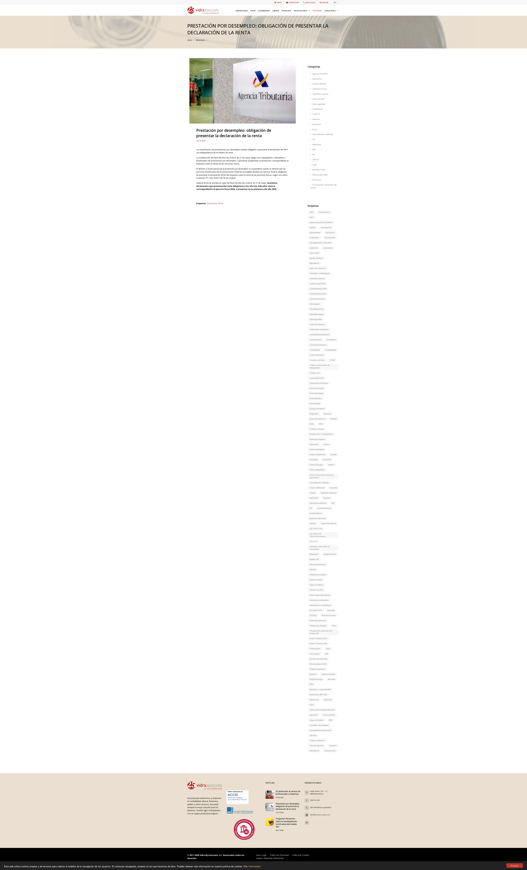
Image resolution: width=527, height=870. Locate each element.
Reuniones (328, 700)
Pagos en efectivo (317, 585)
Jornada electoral (324, 508)
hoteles (313, 493)
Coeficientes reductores (319, 329)
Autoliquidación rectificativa (320, 243)
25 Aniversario (324, 212)
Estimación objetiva (317, 439)
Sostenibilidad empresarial (320, 730)
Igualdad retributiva (328, 493)
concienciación (315, 340)
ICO (313, 139)
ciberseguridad (316, 319)
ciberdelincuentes (317, 309)
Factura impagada (317, 449)
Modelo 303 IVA (330, 554)
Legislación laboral (328, 523)
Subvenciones (242, 10)
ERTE (321, 424)
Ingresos (327, 498)
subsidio (313, 735)
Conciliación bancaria (318, 345)
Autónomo (314, 248)
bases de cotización (317, 268)
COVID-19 (316, 114)
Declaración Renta (215, 203)
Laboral (275, 10)
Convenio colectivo (317, 360)
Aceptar (515, 865)
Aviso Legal (261, 855)
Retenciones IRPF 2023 (318, 694)
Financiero (286, 10)
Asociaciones (330, 238)
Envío (312, 424)
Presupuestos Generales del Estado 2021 (321, 632)
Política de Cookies (300, 855)
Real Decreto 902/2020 (318, 659)
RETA (311, 684)
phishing (313, 615)
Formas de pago (316, 465)
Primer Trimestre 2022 (318, 638)
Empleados (314, 414)
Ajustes (313, 227)
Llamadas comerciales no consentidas (320, 547)
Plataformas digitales (318, 626)
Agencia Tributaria (319, 73)
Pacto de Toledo (316, 580)
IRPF (314, 149)
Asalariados (314, 238)
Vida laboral (314, 751)
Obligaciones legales (318, 575)
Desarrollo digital (316, 393)
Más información (251, 866)
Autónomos (317, 79)
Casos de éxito (318, 99)
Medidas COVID (318, 169)
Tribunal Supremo (317, 745)
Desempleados (316, 398)
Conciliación (331, 340)
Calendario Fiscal (319, 89)
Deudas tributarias (317, 409)
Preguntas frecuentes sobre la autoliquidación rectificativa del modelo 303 (286, 822)
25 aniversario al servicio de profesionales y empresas (288, 792)
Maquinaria (314, 554)
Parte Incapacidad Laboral (320, 595)
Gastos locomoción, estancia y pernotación (322, 476)
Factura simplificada (317, 454)
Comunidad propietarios (319, 334)
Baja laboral (314, 263)
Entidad (334, 419)
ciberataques (315, 304)
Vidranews (317, 10)
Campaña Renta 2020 (318, 289)
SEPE (330, 720)
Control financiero (317, 355)
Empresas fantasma (317, 419)
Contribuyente (330, 350)
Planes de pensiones (318, 620)
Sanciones (314, 715)
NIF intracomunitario (318, 564)
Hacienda (333, 488)
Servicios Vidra (300, 10)
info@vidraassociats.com (320, 815)
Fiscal (252, 10)
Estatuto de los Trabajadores (321, 434)
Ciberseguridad (318, 104)
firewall (333, 454)
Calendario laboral (317, 278)
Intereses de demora (318, 503)
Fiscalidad (314, 459)
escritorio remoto (317, 429)
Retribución (314, 700)
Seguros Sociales (316, 720)
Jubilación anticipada (318, 518)
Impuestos (316, 144)
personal (330, 610)
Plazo (334, 626)
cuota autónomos (317, 378)
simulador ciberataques (319, 725)
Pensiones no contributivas (320, 605)
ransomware (315, 654)
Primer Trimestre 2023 (318, 643)
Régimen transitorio (317, 669)
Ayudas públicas (319, 83)
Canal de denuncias (317, 299)
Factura (326, 444)
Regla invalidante (328, 674)
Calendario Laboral (320, 94)
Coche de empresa (317, 324)
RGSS (312, 705)
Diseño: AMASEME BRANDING (270, 858)
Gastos (331, 465)
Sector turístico (329, 715)
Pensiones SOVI (316, 610)
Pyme (328, 648)
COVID (332, 360)
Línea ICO (313, 541)
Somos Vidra (330, 10)
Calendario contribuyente (320, 273)
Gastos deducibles (317, 470)
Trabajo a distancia (317, 740)
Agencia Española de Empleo (321, 222)
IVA (313, 154)
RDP (326, 654)
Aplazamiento (315, 232)
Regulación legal (316, 679)
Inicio (189, 40)
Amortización (326, 227)
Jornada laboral (316, 513)
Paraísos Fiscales (316, 590)
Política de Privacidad (279, 855)
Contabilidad (264, 10)
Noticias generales (320, 175)
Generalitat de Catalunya (322, 134)
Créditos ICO (315, 373)
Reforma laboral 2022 (318, 664)
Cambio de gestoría (317, 283)
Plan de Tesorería (329, 615)
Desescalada (315, 403)
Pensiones (316, 180)
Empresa (316, 119)
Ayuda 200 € (314, 253)
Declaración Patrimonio (319, 383)
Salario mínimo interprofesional (322, 710)
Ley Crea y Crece (316, 528)
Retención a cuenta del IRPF (320, 689)
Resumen (331, 679)
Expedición (314, 444)
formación (327, 459)
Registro (313, 674)
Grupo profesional (317, 488)
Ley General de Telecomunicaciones (318, 535)
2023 (311, 212)
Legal (314, 164)
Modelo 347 (314, 559)
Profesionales (315, 648)
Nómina (313, 569)
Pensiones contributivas (319, 600)
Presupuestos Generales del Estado (323, 186)
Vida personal (329, 751)
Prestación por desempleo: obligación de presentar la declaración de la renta (288, 806)
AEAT (312, 217)
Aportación (330, 232)
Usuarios (332, 745)
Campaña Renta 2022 (318, 294)
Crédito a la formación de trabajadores (320, 366)
